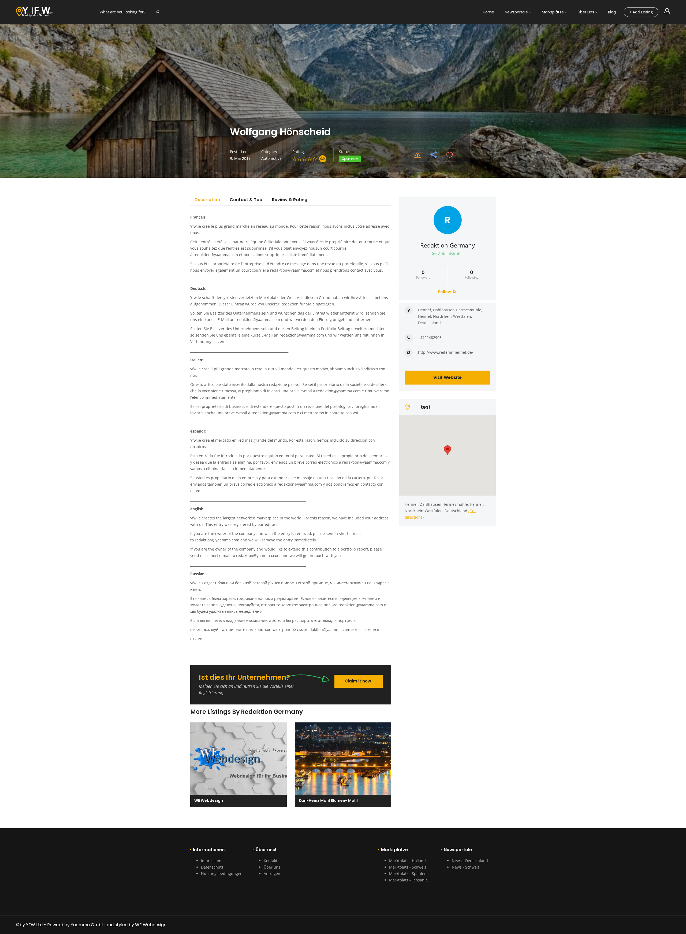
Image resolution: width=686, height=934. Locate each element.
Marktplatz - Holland (407, 860)
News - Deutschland (470, 860)
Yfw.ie (195, 226)
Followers (423, 274)
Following (472, 274)
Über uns (586, 12)
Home (488, 12)
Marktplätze (553, 12)
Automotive (271, 158)
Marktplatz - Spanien (408, 873)
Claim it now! (359, 681)
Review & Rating (289, 200)
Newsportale (516, 12)
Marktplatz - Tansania (408, 880)
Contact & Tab (246, 200)
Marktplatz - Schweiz (407, 867)
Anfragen (272, 873)
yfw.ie (195, 368)
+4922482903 (430, 337)
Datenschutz (212, 867)
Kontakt (270, 860)
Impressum (211, 860)
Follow (445, 291)
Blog (612, 12)
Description (207, 200)
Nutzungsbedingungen (222, 873)
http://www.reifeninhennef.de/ (445, 352)
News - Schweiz (466, 867)
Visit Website (447, 377)
